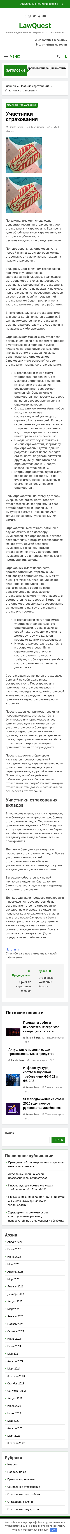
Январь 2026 (15, 1286)
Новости (12, 1464)
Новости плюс (16, 1472)
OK (53, 1529)
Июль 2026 (14, 1249)
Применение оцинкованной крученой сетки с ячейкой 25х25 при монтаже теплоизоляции (36, 1201)
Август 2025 (14, 1301)
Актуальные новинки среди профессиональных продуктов (36, 4)
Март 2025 (13, 1309)
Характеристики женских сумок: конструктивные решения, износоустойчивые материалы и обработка (36, 1216)
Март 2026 (13, 1279)
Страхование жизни (20, 1501)
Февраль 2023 (16, 1443)
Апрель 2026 (15, 1271)
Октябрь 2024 (15, 1331)
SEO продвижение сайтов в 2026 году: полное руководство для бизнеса (43, 1103)
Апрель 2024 (15, 1361)
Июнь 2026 (14, 1256)
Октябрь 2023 (15, 1383)
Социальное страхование (23, 1486)
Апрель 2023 (15, 1428)
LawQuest (35, 25)
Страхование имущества (23, 1509)
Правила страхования (21, 105)
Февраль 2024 (16, 1376)
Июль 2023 (14, 1405)
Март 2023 (13, 1435)
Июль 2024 (14, 1338)
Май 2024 (13, 1353)
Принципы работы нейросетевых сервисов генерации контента (41, 1027)
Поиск (9, 1133)
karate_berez (16, 127)
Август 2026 (14, 1242)
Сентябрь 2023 (16, 1391)
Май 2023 (13, 1420)
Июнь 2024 (14, 1346)
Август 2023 (14, 1398)
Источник (12, 949)
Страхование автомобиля (23, 1494)
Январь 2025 (15, 1316)
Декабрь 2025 (15, 1294)
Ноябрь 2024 (15, 1324)
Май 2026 (13, 1264)
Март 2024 (13, 1368)
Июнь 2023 (14, 1413)
